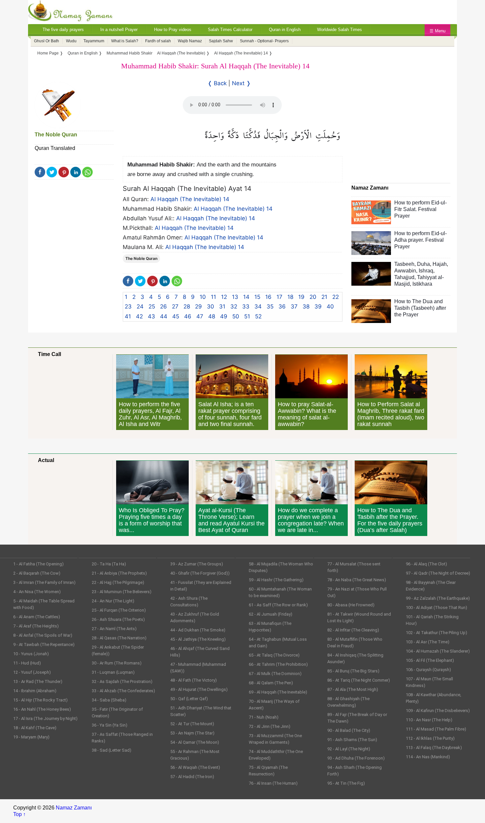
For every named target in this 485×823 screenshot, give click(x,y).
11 (213, 297)
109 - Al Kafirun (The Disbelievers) (438, 710)
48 (211, 316)
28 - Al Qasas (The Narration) (119, 637)
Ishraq (426, 270)
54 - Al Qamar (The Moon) (194, 742)
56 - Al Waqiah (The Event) (195, 767)
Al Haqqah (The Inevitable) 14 (189, 199)
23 (128, 306)
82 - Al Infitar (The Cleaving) (353, 629)
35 (270, 306)
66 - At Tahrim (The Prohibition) (278, 664)
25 (151, 306)
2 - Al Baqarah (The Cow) (36, 573)
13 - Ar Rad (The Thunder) (37, 681)
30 (210, 306)
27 (175, 306)
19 (301, 297)
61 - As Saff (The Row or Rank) (278, 604)
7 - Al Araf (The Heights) (36, 626)
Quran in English (285, 29)
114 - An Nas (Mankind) (428, 756)
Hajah (440, 264)
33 (245, 306)
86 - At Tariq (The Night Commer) (358, 680)
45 (175, 316)
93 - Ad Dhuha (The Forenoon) (356, 758)
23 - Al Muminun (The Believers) (121, 591)
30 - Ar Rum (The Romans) (117, 663)
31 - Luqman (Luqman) (113, 672)
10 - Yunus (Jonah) (31, 653)
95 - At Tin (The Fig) (346, 783)
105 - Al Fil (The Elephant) (430, 660)
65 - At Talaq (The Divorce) (274, 655)
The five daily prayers (63, 29)
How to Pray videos (172, 29)
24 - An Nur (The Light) (113, 600)
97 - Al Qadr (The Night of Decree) (438, 573)
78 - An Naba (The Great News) (356, 579)
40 (330, 306)
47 (199, 316)
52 (258, 316)
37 (294, 306)
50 (235, 316)
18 (290, 297)
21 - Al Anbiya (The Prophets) (119, 573)
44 (163, 316)
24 (140, 306)
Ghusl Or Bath (46, 41)
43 (151, 316)
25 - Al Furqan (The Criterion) (119, 610)
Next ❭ (241, 83)
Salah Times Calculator (230, 29)
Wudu (71, 41)
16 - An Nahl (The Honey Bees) (42, 709)
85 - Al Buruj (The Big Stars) (353, 670)
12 (224, 297)
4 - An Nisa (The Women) (37, 591)
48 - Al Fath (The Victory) (193, 680)
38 (306, 306)
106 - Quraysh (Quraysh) (428, 669)
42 (139, 316)
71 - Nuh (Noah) (263, 717)
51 (247, 316)
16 (268, 297)
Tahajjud (404, 277)
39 (318, 306)
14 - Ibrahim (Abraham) (34, 690)
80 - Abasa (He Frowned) (350, 604)
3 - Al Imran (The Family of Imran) (44, 582)
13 (235, 297)
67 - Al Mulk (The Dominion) (275, 673)
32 (233, 306)
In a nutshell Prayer (119, 29)
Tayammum (93, 41)
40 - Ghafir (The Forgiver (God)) (200, 573)
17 (279, 297)
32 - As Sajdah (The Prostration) (122, 681)
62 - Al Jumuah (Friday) (270, 614)
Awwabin (405, 270)
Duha (423, 264)
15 (257, 297)
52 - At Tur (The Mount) (192, 723)
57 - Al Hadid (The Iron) (192, 776)
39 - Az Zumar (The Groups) (196, 563)
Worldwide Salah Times (339, 29)
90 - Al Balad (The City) (348, 730)
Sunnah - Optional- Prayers (264, 41)
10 (203, 297)
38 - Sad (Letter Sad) (111, 750)
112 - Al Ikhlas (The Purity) (430, 738)
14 (246, 297)
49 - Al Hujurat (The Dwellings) (199, 689)
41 (128, 316)
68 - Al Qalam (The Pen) (271, 682)
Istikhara (422, 284)
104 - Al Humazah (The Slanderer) (438, 651)
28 (186, 306)
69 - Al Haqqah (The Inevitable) (278, 692)
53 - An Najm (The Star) (192, 733)
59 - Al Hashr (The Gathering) (276, 579)
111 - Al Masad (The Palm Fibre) (436, 729)
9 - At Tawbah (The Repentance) (44, 644)
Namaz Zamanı (74, 807)
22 (335, 297)
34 (258, 306)
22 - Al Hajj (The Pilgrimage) (118, 582)
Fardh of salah (158, 41)
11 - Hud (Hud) (27, 663)
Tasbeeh (404, 264)
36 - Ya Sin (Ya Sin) (109, 725)
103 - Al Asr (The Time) (427, 641)
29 (198, 306)
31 (222, 306)
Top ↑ (19, 814)
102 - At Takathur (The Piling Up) (436, 632)
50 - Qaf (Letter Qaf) (189, 698)
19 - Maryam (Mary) (31, 736)
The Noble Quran (56, 134)
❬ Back (217, 83)
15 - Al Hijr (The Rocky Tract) (40, 700)
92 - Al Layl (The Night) (348, 748)
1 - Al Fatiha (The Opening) (38, 563)
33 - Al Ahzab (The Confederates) (123, 690)
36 (282, 306)
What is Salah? (124, 41)
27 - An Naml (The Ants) (114, 628)
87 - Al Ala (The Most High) (352, 689)
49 (223, 316)
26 (163, 306)
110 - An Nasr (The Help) (429, 719)
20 (312, 297)
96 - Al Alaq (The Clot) (426, 563)
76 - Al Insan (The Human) (273, 783)
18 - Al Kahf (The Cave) (34, 727)
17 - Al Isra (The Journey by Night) (45, 718)
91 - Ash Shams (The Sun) (352, 739)
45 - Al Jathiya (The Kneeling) (198, 639)
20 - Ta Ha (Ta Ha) (109, 563)
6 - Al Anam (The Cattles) (36, 616)
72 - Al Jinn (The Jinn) (269, 726)
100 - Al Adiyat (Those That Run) (436, 607)
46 (187, 316)
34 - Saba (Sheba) (109, 700)
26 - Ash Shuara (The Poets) (118, 619)
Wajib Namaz (190, 41)
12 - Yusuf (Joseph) (32, 672)
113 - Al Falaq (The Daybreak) (434, 747)
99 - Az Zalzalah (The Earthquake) (438, 598)
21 (324, 297)
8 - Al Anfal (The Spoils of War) (42, 635)
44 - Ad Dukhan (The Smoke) (197, 629)
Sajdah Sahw (221, 41)
